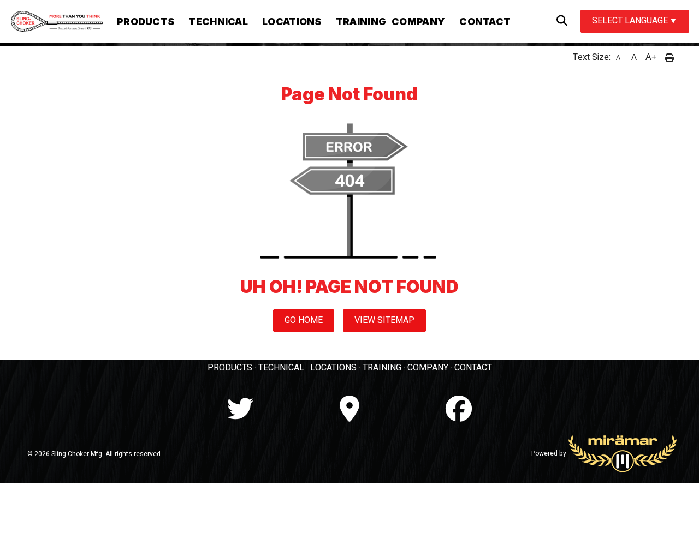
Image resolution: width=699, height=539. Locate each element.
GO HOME (304, 320)
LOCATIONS (333, 367)
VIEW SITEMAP (384, 320)
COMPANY (427, 367)
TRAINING (382, 367)
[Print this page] (669, 57)
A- (619, 58)
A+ (650, 57)
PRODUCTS (230, 367)
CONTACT (473, 367)
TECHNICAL (281, 367)
